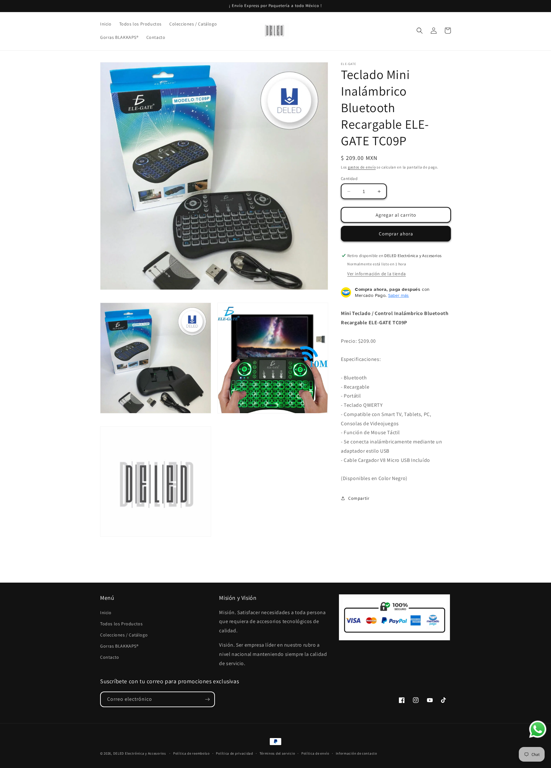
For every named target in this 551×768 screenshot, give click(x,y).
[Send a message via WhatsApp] (538, 729)
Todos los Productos (121, 624)
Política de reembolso (191, 753)
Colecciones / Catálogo (124, 635)
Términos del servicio (277, 753)
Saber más (398, 295)
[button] (420, 31)
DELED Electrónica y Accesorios (139, 753)
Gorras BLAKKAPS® (119, 646)
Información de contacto (356, 753)
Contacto (109, 657)
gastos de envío (362, 167)
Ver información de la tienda (376, 273)
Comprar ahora (396, 234)
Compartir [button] (358, 498)
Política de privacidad (234, 753)
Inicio (106, 612)
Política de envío (315, 753)
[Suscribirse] (207, 699)
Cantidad (349, 178)
